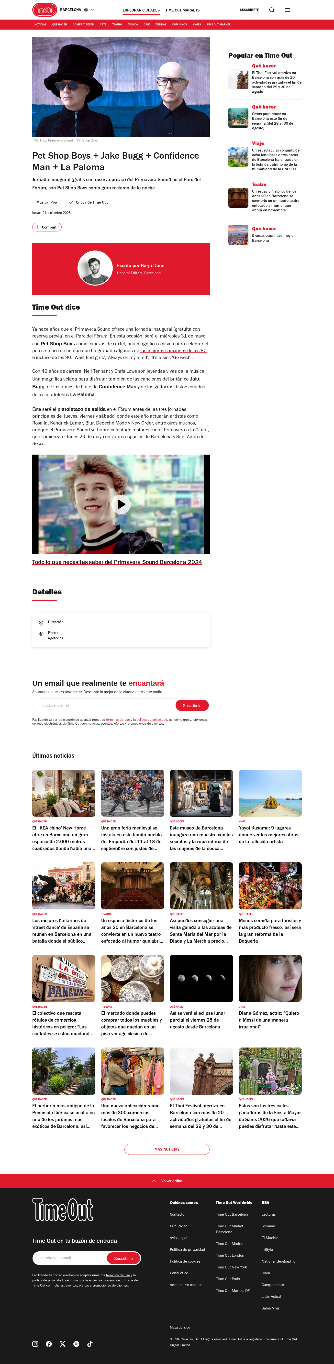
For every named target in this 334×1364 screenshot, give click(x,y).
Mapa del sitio (180, 1328)
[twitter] (63, 1344)
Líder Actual (271, 1297)
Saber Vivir (270, 1309)
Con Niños (179, 24)
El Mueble (270, 1238)
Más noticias (167, 1150)
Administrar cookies (186, 1285)
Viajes (197, 24)
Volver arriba (171, 1181)
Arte (103, 24)
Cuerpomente (273, 1285)
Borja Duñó (153, 266)
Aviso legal (178, 1238)
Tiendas (161, 24)
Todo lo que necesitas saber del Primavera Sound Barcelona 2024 (117, 563)
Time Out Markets (183, 11)
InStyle (267, 1250)
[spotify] (76, 1344)
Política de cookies (185, 1262)
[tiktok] (90, 1344)
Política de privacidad (187, 1250)
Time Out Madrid (230, 1244)
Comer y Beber (83, 24)
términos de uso (118, 720)
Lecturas (269, 1215)
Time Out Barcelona (232, 1215)
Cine (147, 24)
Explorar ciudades (141, 11)
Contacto (177, 1215)
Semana (268, 1227)
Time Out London (230, 1256)
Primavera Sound (93, 329)
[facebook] (49, 1344)
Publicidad (179, 1227)
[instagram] (35, 1344)
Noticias (40, 24)
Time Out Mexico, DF (233, 1291)
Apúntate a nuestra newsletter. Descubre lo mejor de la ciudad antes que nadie (97, 692)
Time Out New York (231, 1268)
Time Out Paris (228, 1279)
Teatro (117, 24)
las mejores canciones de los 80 (173, 351)
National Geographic (278, 1262)
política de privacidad (152, 720)
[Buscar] (272, 10)
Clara (266, 1274)
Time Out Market (218, 24)
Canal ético (179, 1274)
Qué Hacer (59, 24)
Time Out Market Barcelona (229, 1229)
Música (133, 24)
